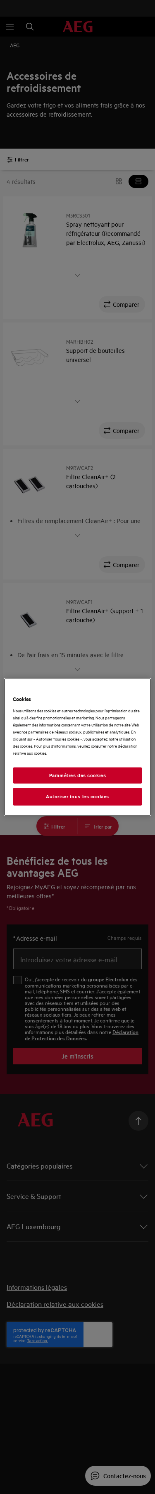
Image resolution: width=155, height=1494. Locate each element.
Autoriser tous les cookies (77, 796)
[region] (77, 747)
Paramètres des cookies (77, 775)
